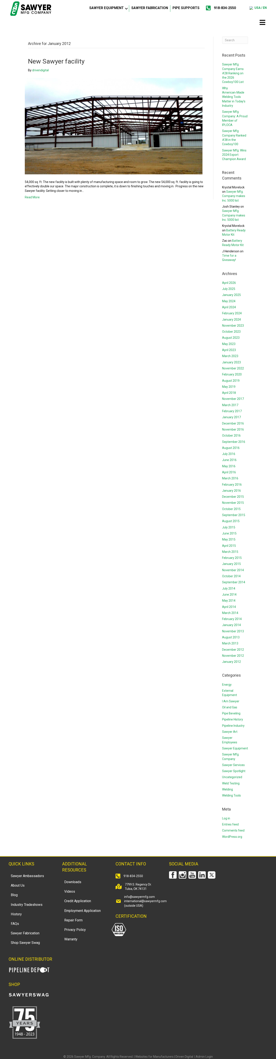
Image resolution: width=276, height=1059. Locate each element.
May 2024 (228, 301)
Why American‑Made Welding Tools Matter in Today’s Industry (233, 96)
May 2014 (228, 600)
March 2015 (230, 551)
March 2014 (230, 613)
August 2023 (231, 337)
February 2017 (232, 411)
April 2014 (229, 607)
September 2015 (233, 515)
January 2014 (231, 625)
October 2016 (231, 435)
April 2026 (229, 283)
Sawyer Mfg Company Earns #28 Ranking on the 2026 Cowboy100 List (233, 73)
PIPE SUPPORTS (185, 8)
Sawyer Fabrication (149, 8)
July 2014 (228, 588)
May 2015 (228, 539)
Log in (226, 818)
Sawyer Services (233, 765)
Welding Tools (231, 795)
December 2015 (233, 496)
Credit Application (77, 901)
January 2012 (231, 661)
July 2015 (228, 527)
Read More (32, 197)
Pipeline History (232, 719)
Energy (227, 684)
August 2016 (231, 448)
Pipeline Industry (233, 725)
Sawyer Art (229, 731)
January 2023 (231, 362)
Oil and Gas (229, 707)
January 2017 (231, 417)
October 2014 (231, 576)
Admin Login (204, 1056)
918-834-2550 (225, 8)
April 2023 (229, 350)
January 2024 (231, 319)
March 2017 (230, 405)
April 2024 (229, 307)
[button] (126, 8)
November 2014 (233, 570)
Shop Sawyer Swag (25, 943)
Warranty (70, 939)
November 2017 (233, 399)
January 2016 (231, 490)
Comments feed (233, 830)
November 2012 (233, 655)
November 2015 (233, 502)
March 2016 (230, 478)
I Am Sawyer (230, 701)
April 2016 (229, 472)
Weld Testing (231, 783)
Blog (14, 895)
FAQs (15, 924)
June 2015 (229, 533)
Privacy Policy (75, 930)
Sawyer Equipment (106, 8)
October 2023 (231, 331)
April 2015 (229, 545)
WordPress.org (232, 836)
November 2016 (233, 429)
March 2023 (230, 356)
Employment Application (82, 911)
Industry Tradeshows (26, 905)
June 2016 (229, 460)
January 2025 (231, 295)
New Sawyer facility (56, 61)
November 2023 (233, 325)
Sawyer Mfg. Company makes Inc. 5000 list (233, 196)
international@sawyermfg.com (145, 901)
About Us (18, 885)
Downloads (72, 882)
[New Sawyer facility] (113, 126)
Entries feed (230, 824)
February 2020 (232, 374)
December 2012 (233, 649)
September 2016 (233, 442)
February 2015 (232, 558)
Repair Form (73, 920)
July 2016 (228, 454)
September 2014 (233, 582)
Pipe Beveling (231, 713)
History (16, 914)
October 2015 (231, 509)
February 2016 (232, 484)
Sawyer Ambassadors (27, 876)
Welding (227, 789)
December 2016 (233, 423)
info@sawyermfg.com (139, 896)
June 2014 (229, 594)
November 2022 (233, 368)
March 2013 (230, 643)
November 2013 (233, 631)
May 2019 (228, 386)
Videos (69, 891)
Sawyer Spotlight (233, 771)
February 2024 (232, 313)
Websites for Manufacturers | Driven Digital (164, 1056)
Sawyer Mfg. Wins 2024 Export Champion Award (234, 155)
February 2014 (232, 619)
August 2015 (231, 521)
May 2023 (228, 344)
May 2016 (228, 466)
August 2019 (231, 380)
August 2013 (231, 637)
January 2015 (231, 564)
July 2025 (228, 289)
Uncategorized (232, 777)
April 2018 (229, 392)
